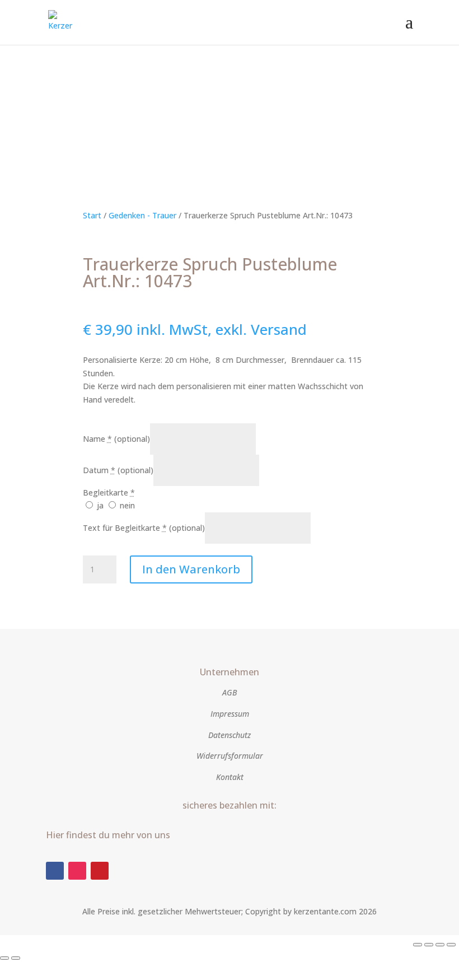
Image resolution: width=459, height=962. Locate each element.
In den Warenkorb (191, 569)
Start (92, 215)
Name (116, 438)
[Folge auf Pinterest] (100, 871)
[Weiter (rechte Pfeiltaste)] (15, 958)
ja (100, 505)
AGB (229, 692)
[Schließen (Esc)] (451, 944)
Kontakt (229, 777)
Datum (118, 470)
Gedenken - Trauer (142, 215)
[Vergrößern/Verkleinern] (417, 944)
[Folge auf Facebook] (55, 871)
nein (126, 505)
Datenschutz (229, 735)
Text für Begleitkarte (144, 527)
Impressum (229, 713)
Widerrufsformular (229, 755)
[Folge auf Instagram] (77, 871)
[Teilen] (439, 944)
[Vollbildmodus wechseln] (428, 944)
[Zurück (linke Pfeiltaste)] (4, 958)
